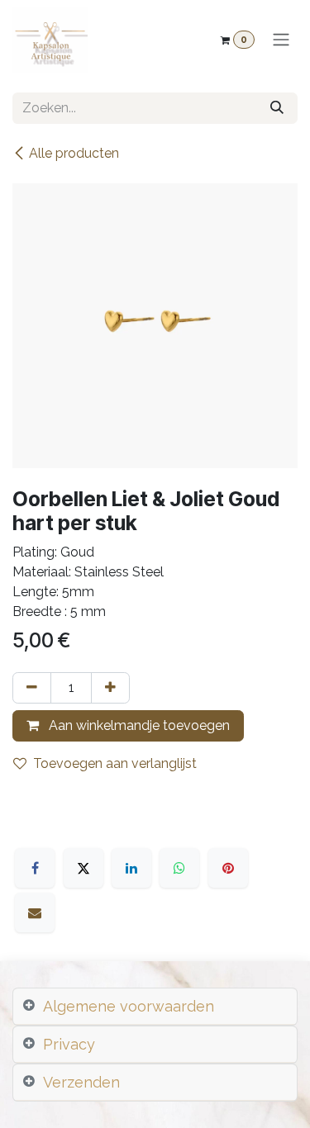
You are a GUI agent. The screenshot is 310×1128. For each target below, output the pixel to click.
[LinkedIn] (131, 868)
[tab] (155, 1006)
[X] (83, 868)
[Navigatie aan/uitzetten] (281, 40)
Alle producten (74, 153)
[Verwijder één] (31, 688)
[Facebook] (35, 868)
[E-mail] (35, 912)
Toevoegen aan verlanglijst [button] (115, 763)
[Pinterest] (228, 868)
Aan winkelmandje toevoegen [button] (137, 725)
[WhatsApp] (179, 868)
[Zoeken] (277, 108)
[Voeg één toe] (110, 688)
